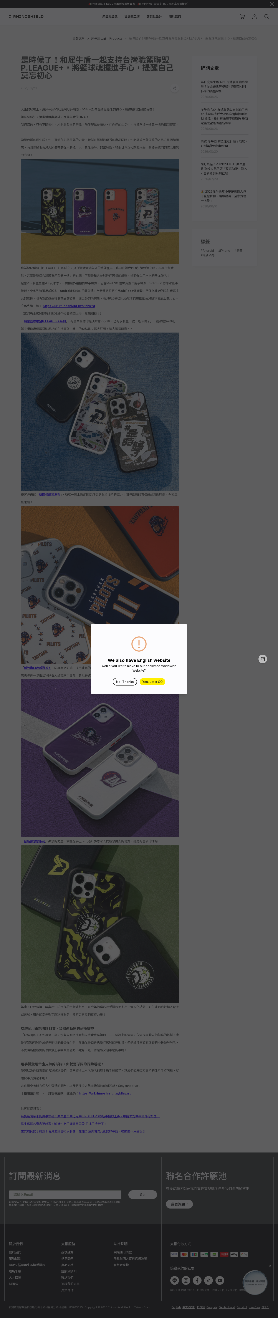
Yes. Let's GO (152, 682)
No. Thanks (125, 682)
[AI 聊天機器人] (262, 659)
